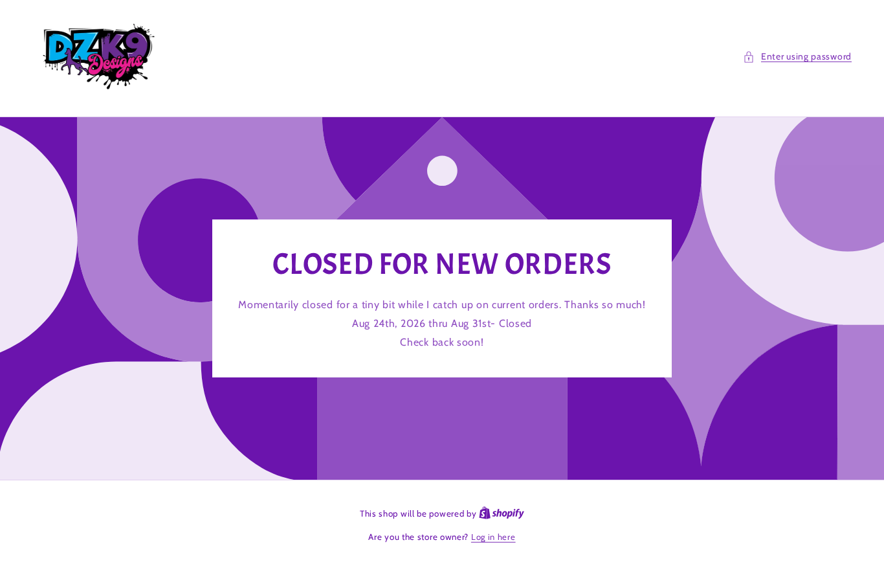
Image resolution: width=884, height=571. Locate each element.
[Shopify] (501, 513)
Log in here (493, 537)
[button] (797, 57)
